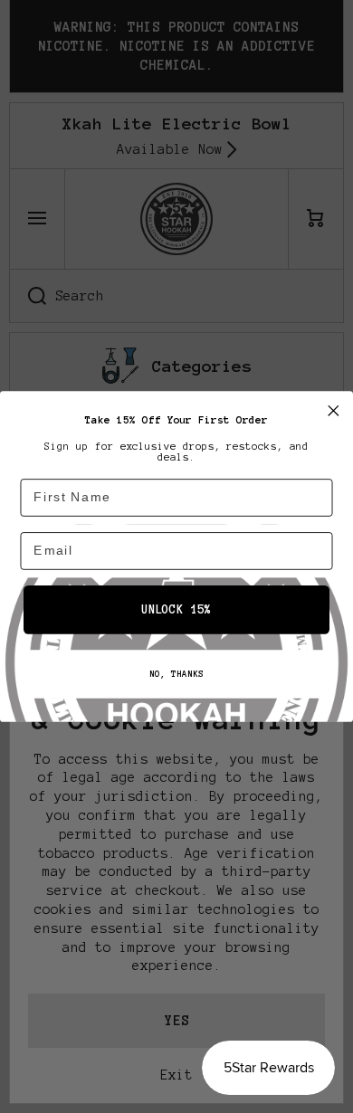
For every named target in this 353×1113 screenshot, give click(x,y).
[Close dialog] (333, 411)
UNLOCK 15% (176, 610)
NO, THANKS (177, 674)
